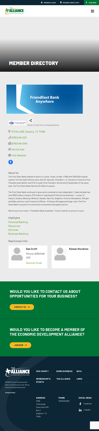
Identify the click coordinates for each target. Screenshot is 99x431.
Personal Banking (18, 222)
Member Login (50, 2)
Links (79, 379)
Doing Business (64, 371)
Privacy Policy (10, 392)
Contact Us (20, 307)
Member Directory (71, 2)
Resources (14, 225)
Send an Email (34, 262)
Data (79, 371)
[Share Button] (31, 120)
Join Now (92, 2)
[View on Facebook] (10, 163)
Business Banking (18, 233)
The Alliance (63, 379)
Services (13, 229)
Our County (42, 371)
